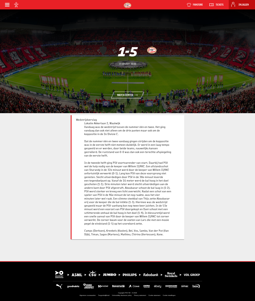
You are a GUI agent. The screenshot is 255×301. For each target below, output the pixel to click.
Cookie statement (154, 295)
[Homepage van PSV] (127, 5)
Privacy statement (140, 295)
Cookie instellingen (169, 295)
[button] (7, 4)
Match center (125, 95)
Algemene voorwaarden (88, 295)
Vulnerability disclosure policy (122, 295)
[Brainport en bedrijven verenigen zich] (127, 274)
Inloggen (244, 4)
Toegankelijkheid (103, 295)
